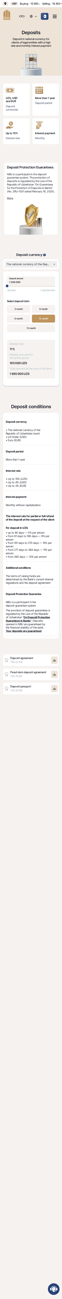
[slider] (7, 286)
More (10, 198)
